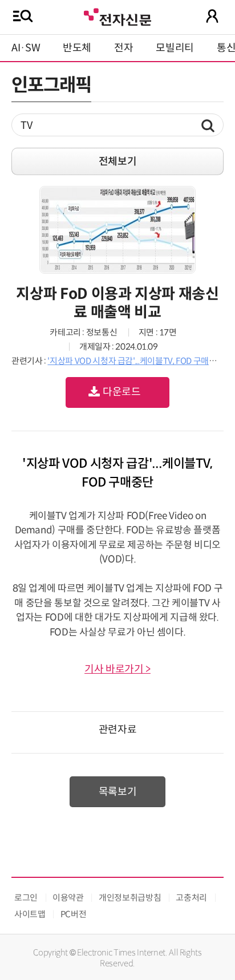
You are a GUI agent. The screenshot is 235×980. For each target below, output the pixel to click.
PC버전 (73, 914)
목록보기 (118, 791)
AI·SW (25, 48)
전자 (123, 48)
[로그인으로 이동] (212, 16)
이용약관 (68, 897)
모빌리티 (175, 48)
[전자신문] (117, 16)
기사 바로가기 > (117, 669)
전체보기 (118, 161)
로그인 (26, 897)
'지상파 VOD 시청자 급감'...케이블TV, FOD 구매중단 (135, 360)
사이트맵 (30, 914)
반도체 (77, 48)
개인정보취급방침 (130, 897)
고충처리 (191, 897)
